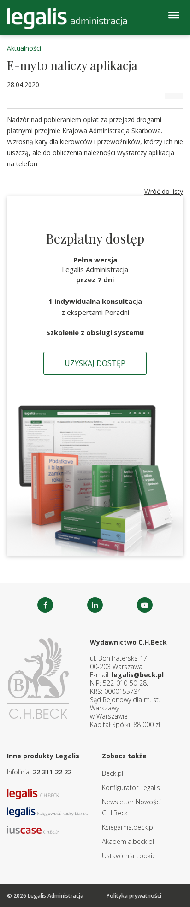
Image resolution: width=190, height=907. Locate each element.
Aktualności (24, 48)
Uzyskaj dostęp (95, 363)
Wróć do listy (163, 191)
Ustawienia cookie (129, 855)
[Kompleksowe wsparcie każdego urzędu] (67, 18)
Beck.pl (112, 773)
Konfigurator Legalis (131, 787)
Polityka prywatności (134, 896)
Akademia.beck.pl (128, 841)
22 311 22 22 (52, 771)
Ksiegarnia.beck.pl (128, 827)
